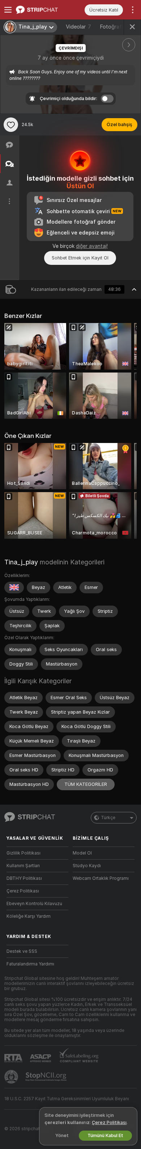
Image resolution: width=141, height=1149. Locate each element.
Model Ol (82, 853)
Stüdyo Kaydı (87, 865)
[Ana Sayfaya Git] (43, 9)
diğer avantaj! (92, 246)
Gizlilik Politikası (23, 853)
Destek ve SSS (22, 951)
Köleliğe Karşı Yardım (29, 916)
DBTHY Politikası (24, 878)
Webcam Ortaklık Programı (101, 878)
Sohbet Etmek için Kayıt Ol (80, 258)
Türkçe (108, 817)
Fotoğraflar (118, 26)
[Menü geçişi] (8, 10)
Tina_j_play (21, 562)
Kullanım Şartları (23, 865)
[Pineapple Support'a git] (12, 1077)
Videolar (78, 26)
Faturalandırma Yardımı (30, 964)
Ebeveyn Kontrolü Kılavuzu (34, 903)
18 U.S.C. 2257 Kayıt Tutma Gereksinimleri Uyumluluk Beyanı (66, 1098)
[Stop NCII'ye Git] (46, 1076)
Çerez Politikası (23, 891)
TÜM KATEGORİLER (85, 784)
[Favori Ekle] (11, 124)
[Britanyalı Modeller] (14, 587)
